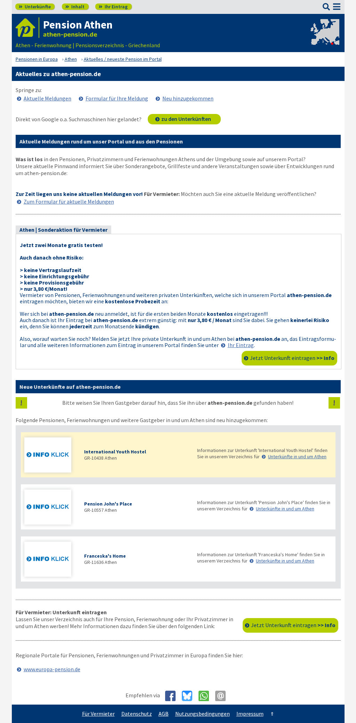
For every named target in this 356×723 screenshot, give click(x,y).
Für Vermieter (98, 713)
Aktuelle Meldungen (47, 98)
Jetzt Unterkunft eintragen (292, 357)
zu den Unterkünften (186, 118)
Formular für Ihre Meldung (117, 98)
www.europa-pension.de (52, 669)
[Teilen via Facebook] (173, 696)
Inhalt (74, 6)
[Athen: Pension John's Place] (50, 508)
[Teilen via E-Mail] (223, 696)
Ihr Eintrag (113, 6)
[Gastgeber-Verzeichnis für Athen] (27, 27)
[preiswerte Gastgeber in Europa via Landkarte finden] (324, 38)
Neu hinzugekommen (187, 98)
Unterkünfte (35, 6)
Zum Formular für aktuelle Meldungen (69, 201)
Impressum (250, 713)
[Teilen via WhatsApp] (206, 696)
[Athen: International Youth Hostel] (50, 455)
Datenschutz (136, 713)
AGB (164, 713)
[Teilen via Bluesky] (189, 696)
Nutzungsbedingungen (202, 713)
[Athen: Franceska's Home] (50, 560)
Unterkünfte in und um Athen (297, 456)
